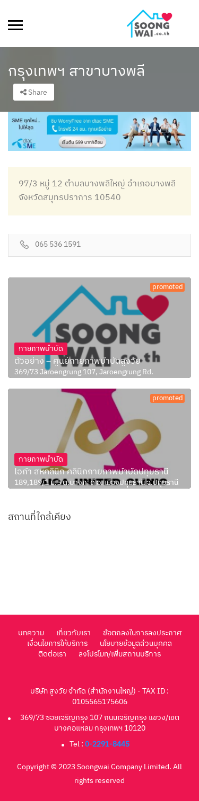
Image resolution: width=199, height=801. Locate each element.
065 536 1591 (58, 244)
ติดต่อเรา (52, 654)
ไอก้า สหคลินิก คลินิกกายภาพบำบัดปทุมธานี (91, 472)
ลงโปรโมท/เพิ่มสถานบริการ (120, 654)
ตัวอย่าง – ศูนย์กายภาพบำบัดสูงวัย (77, 361)
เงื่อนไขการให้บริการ (57, 643)
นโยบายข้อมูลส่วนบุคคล (136, 643)
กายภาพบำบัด (41, 349)
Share (37, 92)
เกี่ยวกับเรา (73, 633)
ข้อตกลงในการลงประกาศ (142, 633)
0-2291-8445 (107, 744)
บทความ (31, 633)
